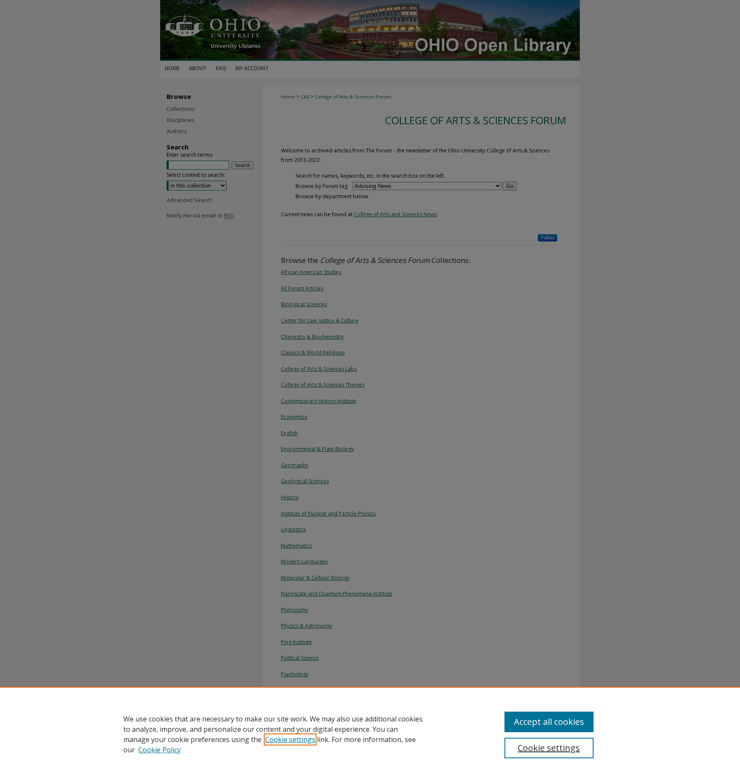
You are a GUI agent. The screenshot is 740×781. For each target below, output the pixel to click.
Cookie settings (290, 739)
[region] (370, 734)
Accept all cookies (549, 721)
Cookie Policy (159, 749)
